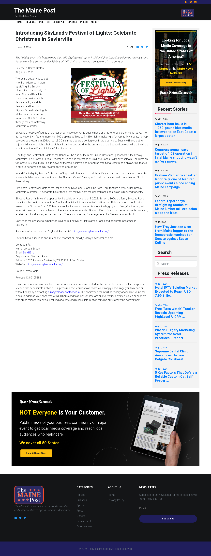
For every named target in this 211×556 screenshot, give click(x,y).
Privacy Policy (116, 500)
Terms (111, 494)
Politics (44, 22)
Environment (84, 521)
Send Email (29, 252)
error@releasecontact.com (64, 292)
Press (84, 22)
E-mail (142, 508)
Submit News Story (176, 82)
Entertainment (84, 526)
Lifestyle (58, 22)
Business (82, 500)
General (31, 22)
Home (20, 22)
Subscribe (168, 518)
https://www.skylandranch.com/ (90, 231)
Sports (72, 22)
